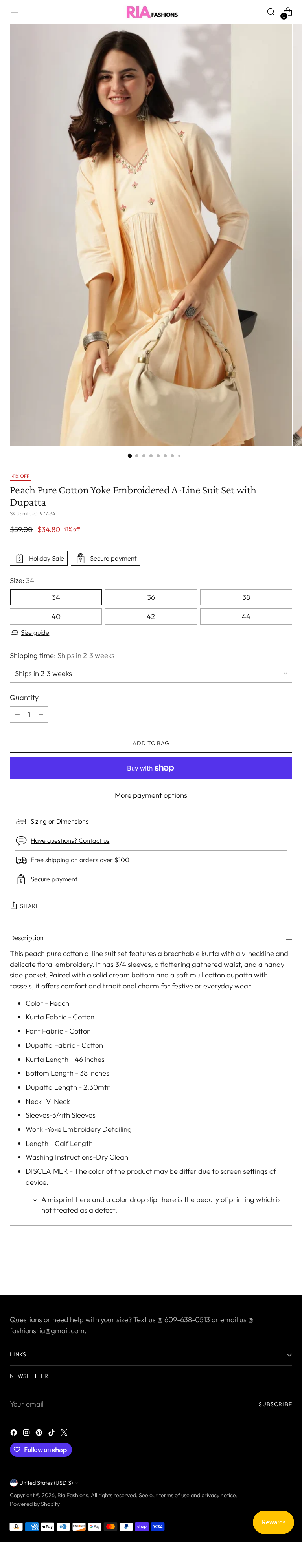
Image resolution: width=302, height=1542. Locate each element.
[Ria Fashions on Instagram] (27, 1434)
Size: (22, 580)
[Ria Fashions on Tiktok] (52, 1434)
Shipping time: (62, 655)
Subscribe (275, 1404)
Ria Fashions (72, 1495)
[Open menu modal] (14, 12)
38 (246, 597)
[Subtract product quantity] (41, 714)
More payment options (151, 795)
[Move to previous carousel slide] (267, 1268)
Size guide (35, 632)
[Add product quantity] (17, 714)
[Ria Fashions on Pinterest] (39, 1434)
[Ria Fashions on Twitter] (65, 1434)
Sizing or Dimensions (59, 821)
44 (246, 616)
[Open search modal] (271, 12)
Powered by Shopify (35, 1503)
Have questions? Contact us (70, 840)
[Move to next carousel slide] (285, 1268)
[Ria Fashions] (151, 12)
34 (56, 597)
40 (56, 616)
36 (151, 597)
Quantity (24, 697)
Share (29, 906)
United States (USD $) (46, 1482)
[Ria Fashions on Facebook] (14, 1434)
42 (151, 616)
